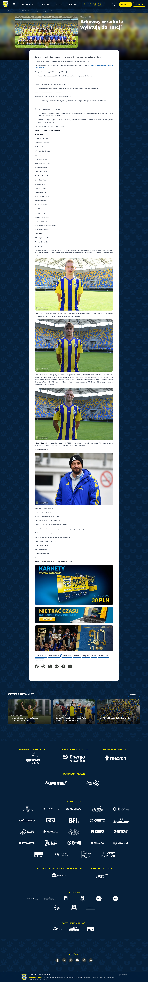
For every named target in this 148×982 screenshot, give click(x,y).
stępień (86, 656)
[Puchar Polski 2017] (89, 4)
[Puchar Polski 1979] (84, 4)
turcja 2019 (103, 656)
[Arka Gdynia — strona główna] (5, 4)
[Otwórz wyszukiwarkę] (113, 4)
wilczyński (67, 656)
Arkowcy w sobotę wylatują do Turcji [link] (43, 11)
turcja (77, 656)
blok (94, 656)
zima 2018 (39, 660)
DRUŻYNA (45, 4)
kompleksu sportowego (97, 65)
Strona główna (12, 11)
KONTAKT (73, 4)
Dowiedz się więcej (35, 977)
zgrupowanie (54, 656)
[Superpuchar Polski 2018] (99, 4)
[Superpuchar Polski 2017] (94, 4)
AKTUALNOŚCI (28, 4)
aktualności (41, 656)
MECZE (59, 4)
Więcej (133, 694)
